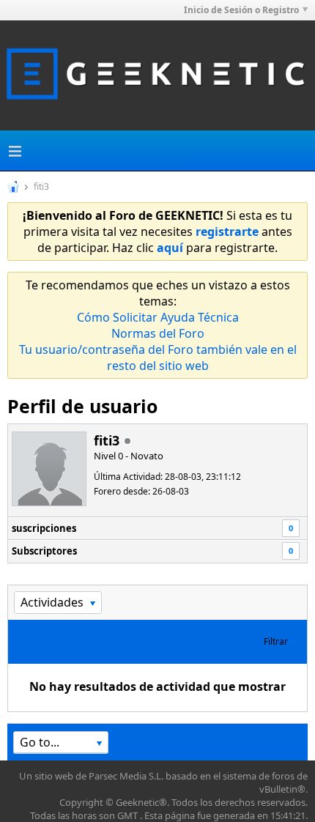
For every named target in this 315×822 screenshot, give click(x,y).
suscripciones (44, 528)
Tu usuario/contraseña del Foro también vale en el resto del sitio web (158, 357)
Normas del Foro (157, 333)
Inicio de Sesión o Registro (241, 10)
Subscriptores (44, 551)
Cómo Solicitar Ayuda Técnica (158, 317)
